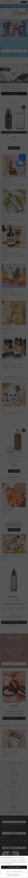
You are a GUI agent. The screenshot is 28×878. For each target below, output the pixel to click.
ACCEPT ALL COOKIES (14, 867)
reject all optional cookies (14, 871)
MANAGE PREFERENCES (13, 875)
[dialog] (14, 867)
